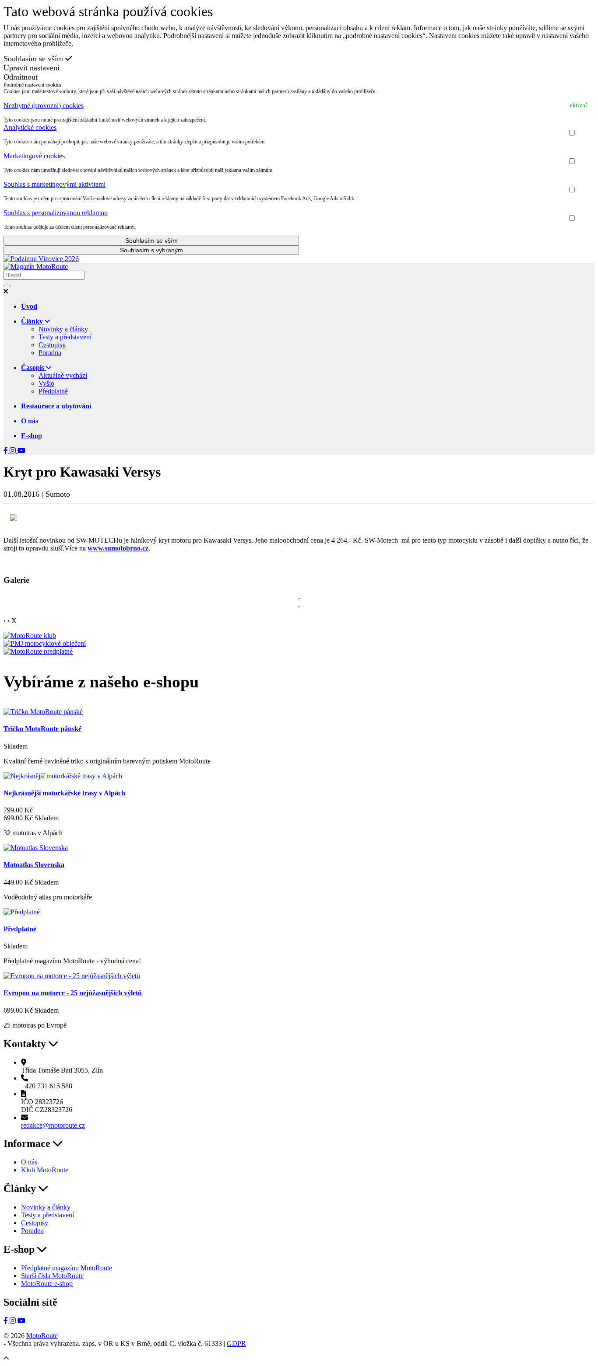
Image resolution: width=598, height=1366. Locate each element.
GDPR (236, 1343)
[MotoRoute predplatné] (38, 651)
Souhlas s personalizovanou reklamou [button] (56, 212)
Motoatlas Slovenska (34, 864)
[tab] (299, 106)
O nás (29, 1162)
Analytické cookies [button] (30, 127)
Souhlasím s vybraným (151, 250)
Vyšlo (46, 383)
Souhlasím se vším (34, 58)
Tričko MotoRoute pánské (42, 728)
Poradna (50, 352)
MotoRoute (42, 1335)
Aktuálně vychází (63, 375)
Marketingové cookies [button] (34, 156)
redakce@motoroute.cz (53, 1125)
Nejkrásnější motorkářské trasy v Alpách (64, 793)
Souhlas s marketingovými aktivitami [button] (55, 184)
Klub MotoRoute (44, 1170)
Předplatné (53, 391)
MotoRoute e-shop (47, 1283)
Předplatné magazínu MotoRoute (66, 1268)
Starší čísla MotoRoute (52, 1275)
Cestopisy (52, 344)
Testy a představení (65, 337)
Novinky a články (63, 329)
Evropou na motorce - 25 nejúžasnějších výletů (73, 993)
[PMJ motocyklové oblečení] (45, 643)
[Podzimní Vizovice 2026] (41, 258)
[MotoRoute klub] (30, 635)
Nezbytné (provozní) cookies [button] (44, 105)
